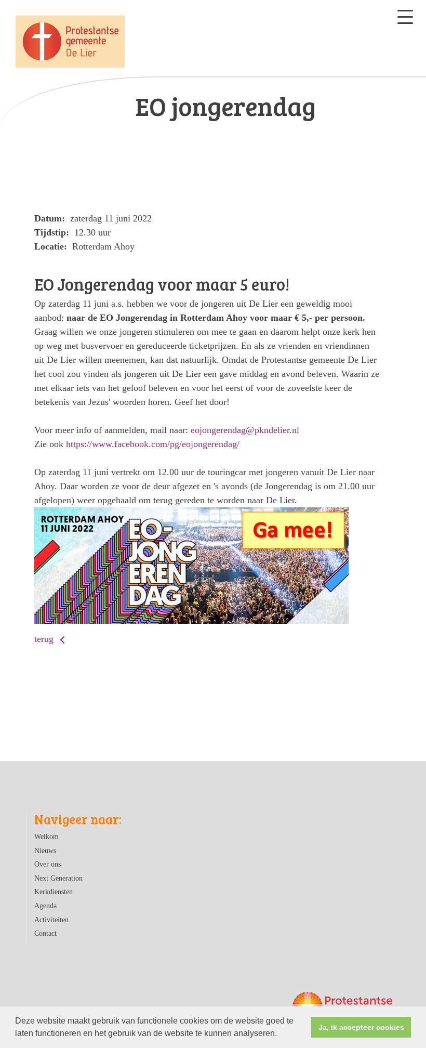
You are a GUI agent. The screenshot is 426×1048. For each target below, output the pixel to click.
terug (45, 639)
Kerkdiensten (53, 891)
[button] (280, 1034)
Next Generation (58, 878)
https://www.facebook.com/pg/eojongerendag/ (152, 444)
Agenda (45, 905)
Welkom (46, 836)
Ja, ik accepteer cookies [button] (361, 1027)
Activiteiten (51, 919)
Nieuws (45, 850)
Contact (45, 933)
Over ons (47, 864)
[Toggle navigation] (405, 17)
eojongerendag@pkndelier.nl (245, 430)
